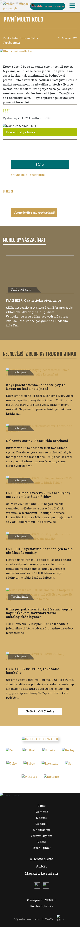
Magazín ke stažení (41, 873)
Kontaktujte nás (41, 906)
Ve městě (41, 812)
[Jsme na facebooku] (37, 885)
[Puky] (11, 765)
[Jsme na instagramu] (46, 885)
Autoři (41, 866)
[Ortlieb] (29, 751)
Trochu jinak (41, 848)
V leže (41, 842)
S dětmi (41, 818)
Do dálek (41, 824)
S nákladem (41, 830)
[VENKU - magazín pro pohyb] (17, 6)
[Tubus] (29, 765)
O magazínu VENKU (41, 900)
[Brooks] (48, 751)
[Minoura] (29, 778)
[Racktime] (50, 765)
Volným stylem (41, 836)
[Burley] (68, 751)
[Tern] (11, 751)
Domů (41, 806)
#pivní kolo (19, 175)
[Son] (69, 765)
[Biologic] (51, 778)
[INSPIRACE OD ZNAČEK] (40, 738)
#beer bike (37, 175)
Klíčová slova (41, 859)
